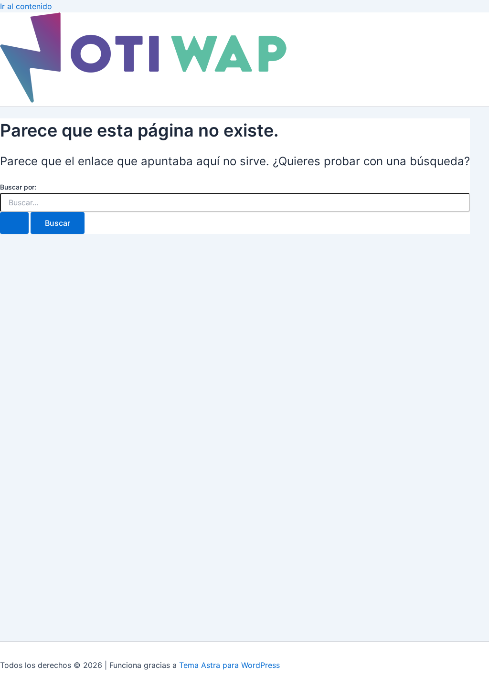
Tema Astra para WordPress (229, 665)
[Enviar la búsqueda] (14, 223)
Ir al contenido (26, 6)
